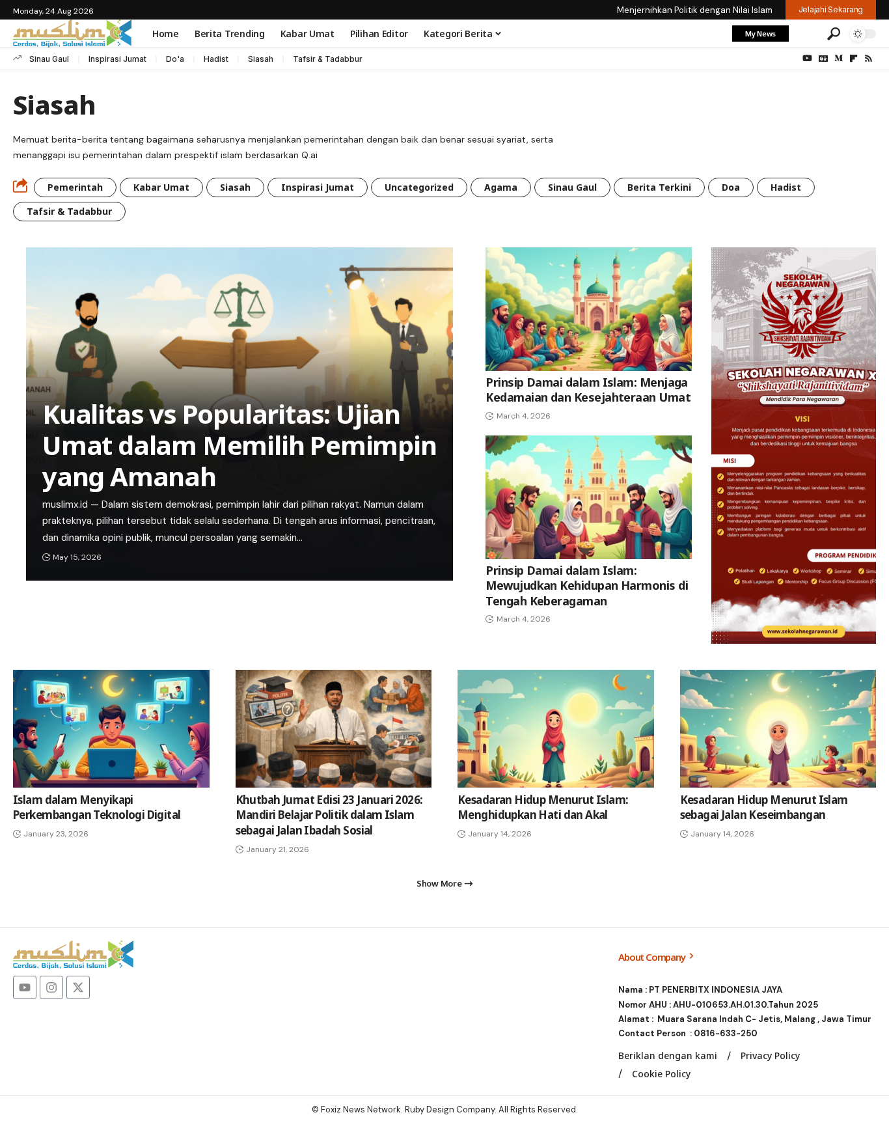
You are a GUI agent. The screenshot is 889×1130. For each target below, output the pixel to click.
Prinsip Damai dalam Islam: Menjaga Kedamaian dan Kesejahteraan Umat (588, 389)
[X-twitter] (78, 987)
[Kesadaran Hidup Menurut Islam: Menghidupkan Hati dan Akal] (556, 729)
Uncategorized (419, 187)
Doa (731, 187)
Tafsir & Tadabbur (327, 59)
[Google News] (823, 58)
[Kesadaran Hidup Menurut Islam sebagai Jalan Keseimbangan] (778, 729)
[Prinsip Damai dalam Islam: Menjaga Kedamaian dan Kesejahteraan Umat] (589, 309)
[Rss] (868, 58)
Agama (500, 187)
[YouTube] (807, 58)
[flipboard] (853, 58)
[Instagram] (51, 987)
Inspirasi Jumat (117, 59)
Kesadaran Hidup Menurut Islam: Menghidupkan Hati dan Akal (543, 807)
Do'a (175, 59)
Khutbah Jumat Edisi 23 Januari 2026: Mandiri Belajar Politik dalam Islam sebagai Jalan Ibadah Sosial (329, 815)
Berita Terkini (659, 187)
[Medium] (838, 58)
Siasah (260, 59)
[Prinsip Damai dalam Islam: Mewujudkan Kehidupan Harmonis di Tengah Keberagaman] (589, 497)
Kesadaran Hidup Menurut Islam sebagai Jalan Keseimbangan (764, 807)
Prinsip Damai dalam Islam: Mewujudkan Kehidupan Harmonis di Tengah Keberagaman (587, 585)
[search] (833, 34)
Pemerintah (75, 187)
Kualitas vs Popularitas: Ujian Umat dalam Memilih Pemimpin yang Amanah (239, 445)
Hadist (216, 59)
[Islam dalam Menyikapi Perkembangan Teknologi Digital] (111, 729)
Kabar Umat (161, 187)
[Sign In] (806, 34)
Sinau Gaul (49, 59)
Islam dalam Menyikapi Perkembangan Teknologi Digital (97, 807)
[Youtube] (24, 987)
